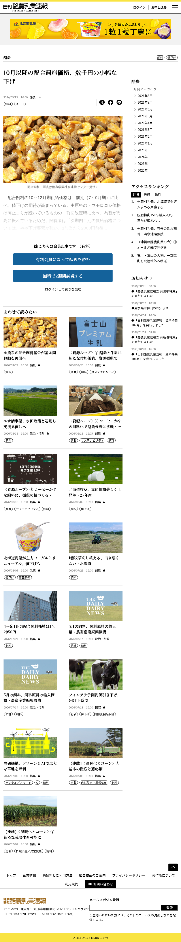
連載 (73, 372)
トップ (11, 875)
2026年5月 (145, 116)
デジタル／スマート (18, 783)
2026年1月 (145, 143)
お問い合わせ (103, 884)
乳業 (33, 570)
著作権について (163, 875)
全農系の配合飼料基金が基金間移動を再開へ (30, 355)
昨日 (136, 194)
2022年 (143, 170)
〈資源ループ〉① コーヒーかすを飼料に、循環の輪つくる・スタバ (30, 494)
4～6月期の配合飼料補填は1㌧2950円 (29, 629)
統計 (73, 646)
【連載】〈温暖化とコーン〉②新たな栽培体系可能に (29, 834)
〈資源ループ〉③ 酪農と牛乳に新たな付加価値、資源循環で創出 (95, 358)
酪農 (33, 97)
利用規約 (71, 884)
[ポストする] (102, 102)
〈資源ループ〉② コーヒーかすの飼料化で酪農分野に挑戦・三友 (95, 426)
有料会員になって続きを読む (63, 259)
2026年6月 (145, 109)
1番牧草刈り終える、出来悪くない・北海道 (94, 560)
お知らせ (139, 278)
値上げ (85, 509)
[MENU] (175, 7)
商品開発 (24, 577)
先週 (147, 194)
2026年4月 (145, 123)
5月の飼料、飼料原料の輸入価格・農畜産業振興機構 (29, 697)
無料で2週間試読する (63, 276)
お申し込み (159, 7)
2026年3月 (145, 129)
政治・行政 (37, 433)
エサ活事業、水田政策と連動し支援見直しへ (30, 423)
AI (37, 783)
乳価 (73, 714)
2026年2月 (145, 136)
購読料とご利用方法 (57, 875)
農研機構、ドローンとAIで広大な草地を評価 (30, 766)
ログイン (139, 7)
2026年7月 (145, 102)
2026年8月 (145, 95)
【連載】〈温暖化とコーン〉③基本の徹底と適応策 (94, 766)
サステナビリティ (102, 372)
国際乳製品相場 (104, 714)
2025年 (143, 150)
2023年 (143, 163)
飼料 (160, 57)
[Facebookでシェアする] (110, 102)
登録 (169, 907)
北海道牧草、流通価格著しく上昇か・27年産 (95, 492)
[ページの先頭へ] (173, 867)
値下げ (172, 57)
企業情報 (29, 875)
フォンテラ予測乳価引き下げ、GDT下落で (95, 697)
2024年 (143, 157)
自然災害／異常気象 (94, 783)
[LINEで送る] (119, 102)
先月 (158, 194)
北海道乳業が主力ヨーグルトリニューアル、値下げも (30, 560)
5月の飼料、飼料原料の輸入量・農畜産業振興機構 (92, 629)
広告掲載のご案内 (92, 875)
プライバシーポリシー (128, 875)
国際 (98, 707)
